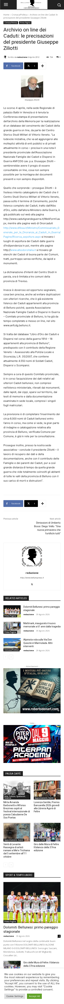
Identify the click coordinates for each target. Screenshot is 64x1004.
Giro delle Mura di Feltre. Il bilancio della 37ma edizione (46, 847)
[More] (42, 65)
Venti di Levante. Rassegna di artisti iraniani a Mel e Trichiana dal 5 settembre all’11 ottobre (16, 850)
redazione (22, 57)
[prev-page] (5, 657)
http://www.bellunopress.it (32, 578)
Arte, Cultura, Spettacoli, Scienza (15, 797)
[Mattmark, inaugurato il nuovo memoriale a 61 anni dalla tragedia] (12, 628)
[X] (32, 583)
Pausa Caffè (40, 840)
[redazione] (5, 57)
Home (6, 14)
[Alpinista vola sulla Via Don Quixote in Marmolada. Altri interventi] (12, 644)
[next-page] (11, 657)
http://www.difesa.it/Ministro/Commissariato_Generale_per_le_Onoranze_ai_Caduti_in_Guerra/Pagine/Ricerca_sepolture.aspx (32, 232)
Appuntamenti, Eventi (44, 798)
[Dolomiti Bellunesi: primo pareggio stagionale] (12, 611)
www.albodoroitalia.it (23, 250)
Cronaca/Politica (19, 14)
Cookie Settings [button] (14, 996)
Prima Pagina (25, 22)
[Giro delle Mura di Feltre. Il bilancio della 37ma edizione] (47, 832)
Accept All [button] (34, 996)
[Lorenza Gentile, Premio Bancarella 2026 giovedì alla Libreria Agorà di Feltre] (47, 790)
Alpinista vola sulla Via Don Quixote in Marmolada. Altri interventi (38, 643)
